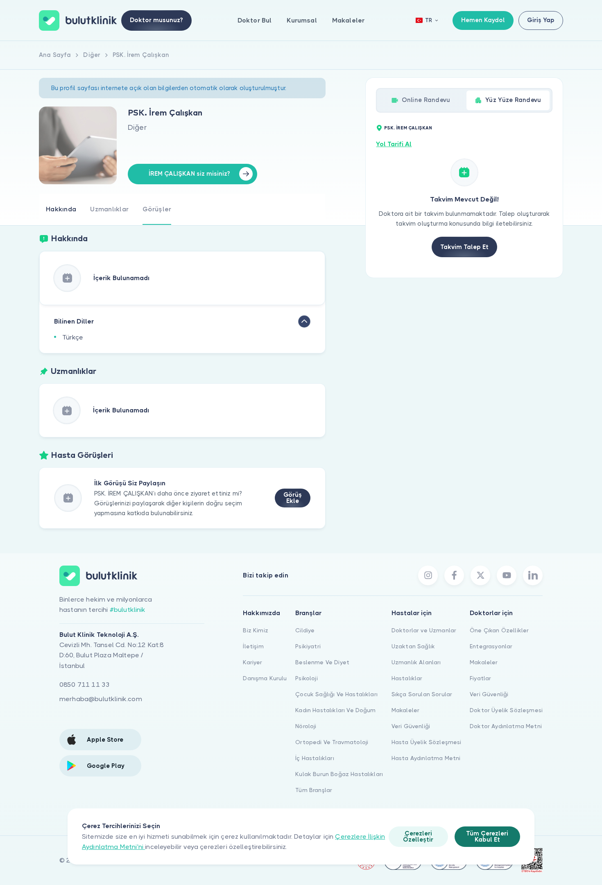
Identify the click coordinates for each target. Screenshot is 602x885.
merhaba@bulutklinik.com (100, 699)
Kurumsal (302, 20)
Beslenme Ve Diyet (322, 662)
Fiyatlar (480, 678)
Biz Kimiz (255, 630)
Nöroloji (305, 726)
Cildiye (305, 630)
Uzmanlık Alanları (416, 662)
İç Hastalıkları (314, 758)
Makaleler (348, 20)
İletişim (253, 646)
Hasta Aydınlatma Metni (426, 758)
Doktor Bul (255, 20)
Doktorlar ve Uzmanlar (424, 630)
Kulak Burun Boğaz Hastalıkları (339, 774)
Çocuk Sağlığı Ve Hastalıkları (336, 694)
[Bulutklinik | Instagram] (428, 575)
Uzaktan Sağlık (413, 646)
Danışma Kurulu (265, 678)
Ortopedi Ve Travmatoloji (331, 742)
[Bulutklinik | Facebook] (454, 575)
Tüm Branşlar (313, 790)
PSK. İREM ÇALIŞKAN (408, 128)
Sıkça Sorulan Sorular (422, 694)
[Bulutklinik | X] (480, 575)
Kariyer (252, 662)
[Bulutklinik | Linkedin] (533, 575)
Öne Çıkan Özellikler (499, 630)
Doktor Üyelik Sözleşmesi (506, 710)
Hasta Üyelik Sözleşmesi (427, 742)
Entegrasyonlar (491, 646)
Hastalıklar (407, 678)
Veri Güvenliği (411, 726)
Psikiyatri (308, 646)
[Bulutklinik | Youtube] (506, 575)
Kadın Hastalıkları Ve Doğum (335, 710)
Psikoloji (306, 678)
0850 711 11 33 (84, 684)
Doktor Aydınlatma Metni (506, 726)
